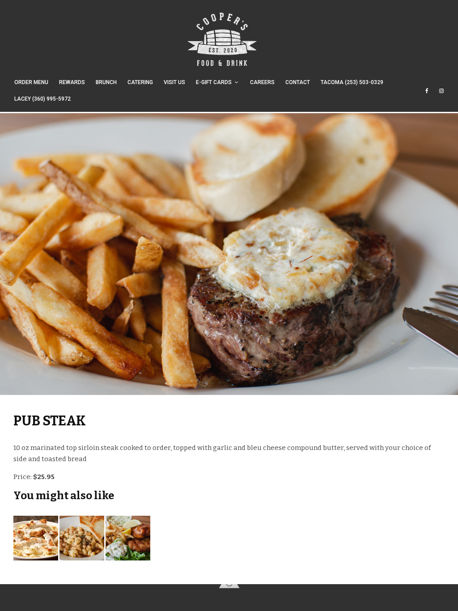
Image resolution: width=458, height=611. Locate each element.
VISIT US (174, 82)
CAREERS (262, 82)
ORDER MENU (31, 82)
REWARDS (72, 82)
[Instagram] (441, 95)
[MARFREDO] (35, 540)
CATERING (140, 82)
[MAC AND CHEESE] (81, 540)
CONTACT (297, 82)
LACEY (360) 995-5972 (42, 99)
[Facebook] (427, 95)
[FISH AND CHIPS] (128, 540)
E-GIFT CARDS (214, 82)
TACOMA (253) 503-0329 (352, 82)
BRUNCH (106, 82)
